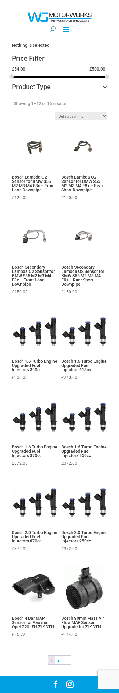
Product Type (31, 87)
